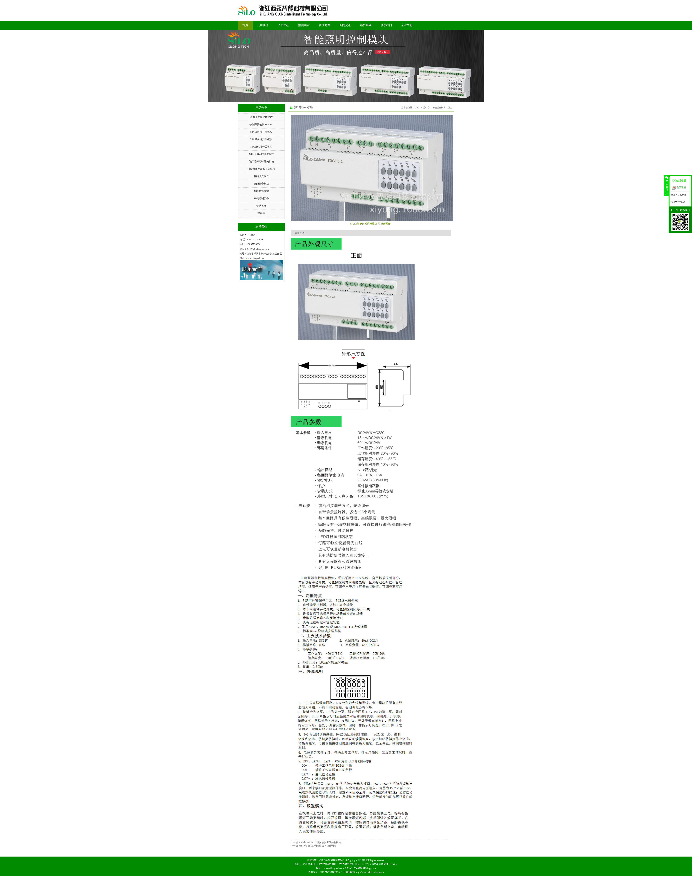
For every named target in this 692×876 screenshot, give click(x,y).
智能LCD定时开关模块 (261, 154)
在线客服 (681, 187)
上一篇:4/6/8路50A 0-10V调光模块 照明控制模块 (316, 842)
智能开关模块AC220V (261, 124)
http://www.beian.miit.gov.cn (370, 872)
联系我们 (386, 25)
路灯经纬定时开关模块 (261, 161)
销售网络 (365, 25)
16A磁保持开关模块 (261, 146)
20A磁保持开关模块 (261, 139)
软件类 (261, 213)
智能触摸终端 (261, 191)
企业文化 (406, 25)
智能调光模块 (261, 176)
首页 (245, 25)
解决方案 (324, 25)
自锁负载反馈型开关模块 (261, 169)
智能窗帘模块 (261, 183)
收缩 (666, 185)
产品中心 (283, 25)
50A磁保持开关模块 (261, 132)
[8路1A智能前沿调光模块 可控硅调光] (371, 168)
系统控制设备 (261, 198)
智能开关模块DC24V (261, 117)
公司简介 (263, 25)
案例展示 (304, 25)
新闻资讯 (345, 25)
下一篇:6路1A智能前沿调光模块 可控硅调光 (313, 845)
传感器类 (261, 205)
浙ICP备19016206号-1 (331, 872)
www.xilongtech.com (334, 868)
